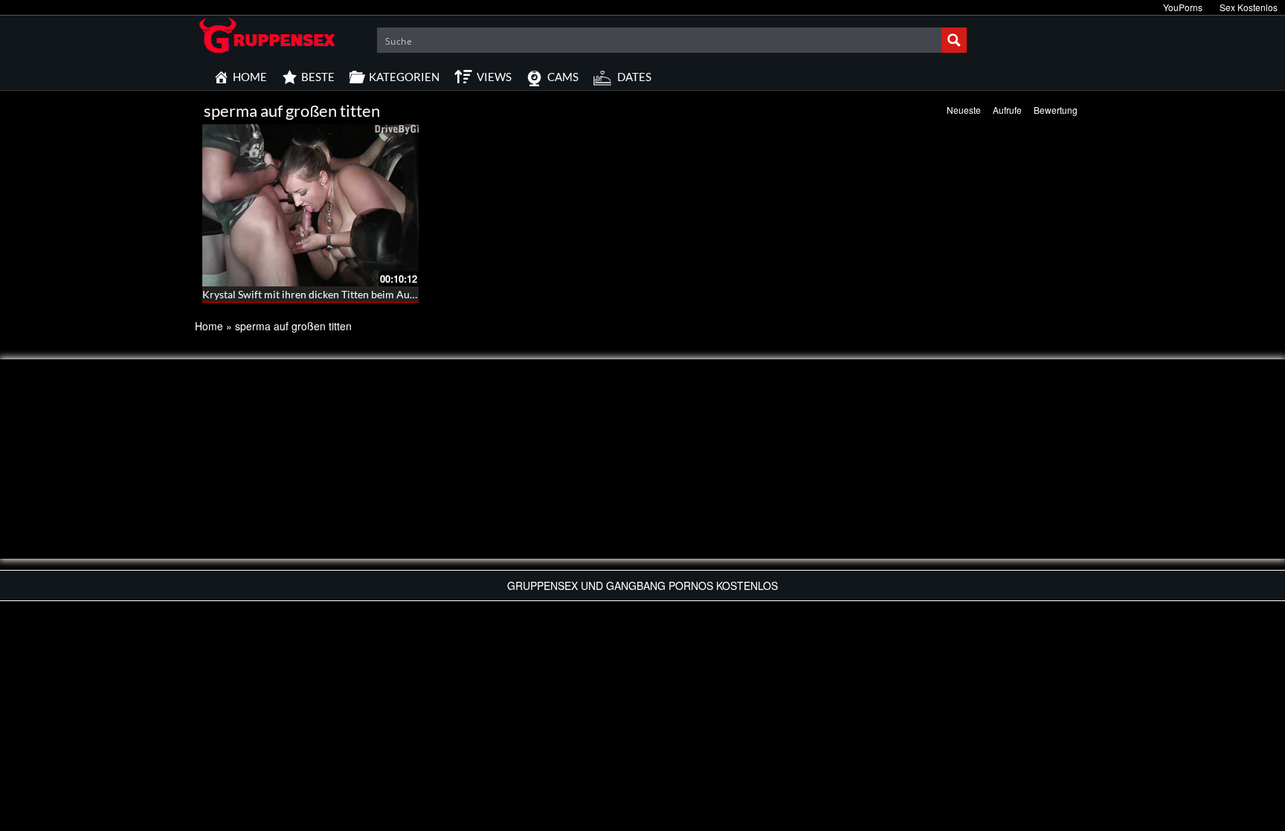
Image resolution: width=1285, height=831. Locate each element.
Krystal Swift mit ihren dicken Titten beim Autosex (318, 294)
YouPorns (1182, 7)
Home (209, 325)
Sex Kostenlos (1249, 7)
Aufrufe (1007, 109)
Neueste (964, 109)
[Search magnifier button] (954, 40)
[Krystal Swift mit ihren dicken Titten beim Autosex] (310, 205)
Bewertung (1056, 109)
